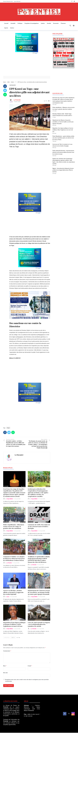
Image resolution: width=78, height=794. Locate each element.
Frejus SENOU (10, 498)
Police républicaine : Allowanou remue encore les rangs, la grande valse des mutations (13, 526)
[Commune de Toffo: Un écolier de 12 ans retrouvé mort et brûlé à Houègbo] (39, 515)
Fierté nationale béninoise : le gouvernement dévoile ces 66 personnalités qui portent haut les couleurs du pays (63, 152)
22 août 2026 (17, 628)
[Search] (70, 25)
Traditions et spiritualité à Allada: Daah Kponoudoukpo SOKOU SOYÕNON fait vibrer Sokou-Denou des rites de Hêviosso (39, 559)
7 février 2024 (17, 101)
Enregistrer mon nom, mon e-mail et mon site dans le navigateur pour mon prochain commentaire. (27, 680)
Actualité (12, 85)
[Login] (74, 25)
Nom (5, 666)
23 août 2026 (16, 562)
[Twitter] (74, 1)
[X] (69, 713)
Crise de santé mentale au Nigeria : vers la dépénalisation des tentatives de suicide (39, 624)
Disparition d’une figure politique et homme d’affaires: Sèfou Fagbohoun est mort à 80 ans (14, 624)
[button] (55, 53)
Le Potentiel (17, 100)
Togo (8, 427)
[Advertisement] (26, 64)
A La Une (6, 486)
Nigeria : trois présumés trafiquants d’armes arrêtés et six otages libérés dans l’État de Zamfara (63, 170)
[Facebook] (72, 1)
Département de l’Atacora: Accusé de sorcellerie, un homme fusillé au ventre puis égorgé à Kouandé (39, 592)
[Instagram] (73, 713)
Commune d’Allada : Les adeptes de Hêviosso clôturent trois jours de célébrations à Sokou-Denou (14, 558)
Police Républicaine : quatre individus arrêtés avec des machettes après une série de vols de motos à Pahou (63, 137)
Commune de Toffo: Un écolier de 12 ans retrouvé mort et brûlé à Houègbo (39, 526)
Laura (8, 596)
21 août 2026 (41, 628)
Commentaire (7, 651)
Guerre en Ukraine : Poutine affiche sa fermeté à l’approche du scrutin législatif (13, 592)
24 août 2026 (17, 498)
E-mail (30, 666)
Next (13, 637)
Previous (7, 637)
